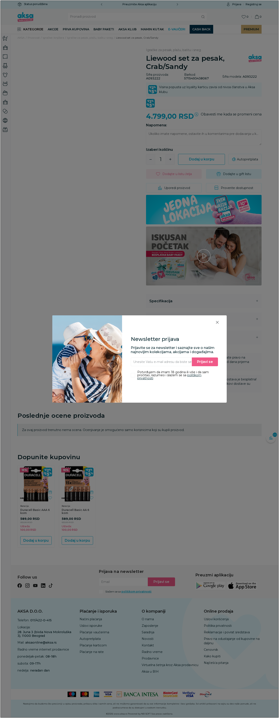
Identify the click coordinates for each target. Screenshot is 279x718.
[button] (217, 322)
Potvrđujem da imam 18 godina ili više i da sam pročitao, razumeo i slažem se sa (173, 375)
